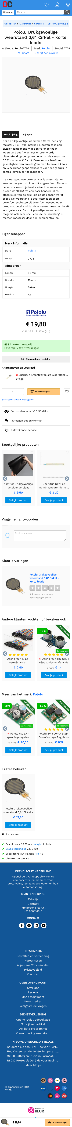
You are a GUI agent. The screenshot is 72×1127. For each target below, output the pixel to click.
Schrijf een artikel (33, 1024)
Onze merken (33, 1001)
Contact (33, 903)
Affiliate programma (33, 1028)
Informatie (33, 950)
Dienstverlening (33, 1014)
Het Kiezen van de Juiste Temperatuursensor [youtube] (33, 1051)
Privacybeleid (33, 969)
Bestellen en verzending (33, 956)
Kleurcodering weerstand (33, 1033)
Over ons (33, 987)
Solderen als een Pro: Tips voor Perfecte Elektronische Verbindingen (33, 1047)
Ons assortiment (33, 997)
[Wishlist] (43, 5)
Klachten (33, 974)
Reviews (33, 992)
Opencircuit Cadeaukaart (33, 1019)
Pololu (32, 250)
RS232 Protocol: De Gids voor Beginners (33, 1060)
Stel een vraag (23, 533)
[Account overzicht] (54, 5)
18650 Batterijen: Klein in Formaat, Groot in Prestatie (33, 1056)
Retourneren (33, 960)
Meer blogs (33, 1065)
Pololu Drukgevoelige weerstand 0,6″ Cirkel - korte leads (44, 578)
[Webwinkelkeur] (36, 1110)
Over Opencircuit (33, 982)
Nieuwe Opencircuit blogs (33, 1041)
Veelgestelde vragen (33, 1006)
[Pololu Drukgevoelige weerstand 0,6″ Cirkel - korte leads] (15, 586)
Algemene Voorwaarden (33, 965)
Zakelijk (33, 899)
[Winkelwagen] (64, 5)
